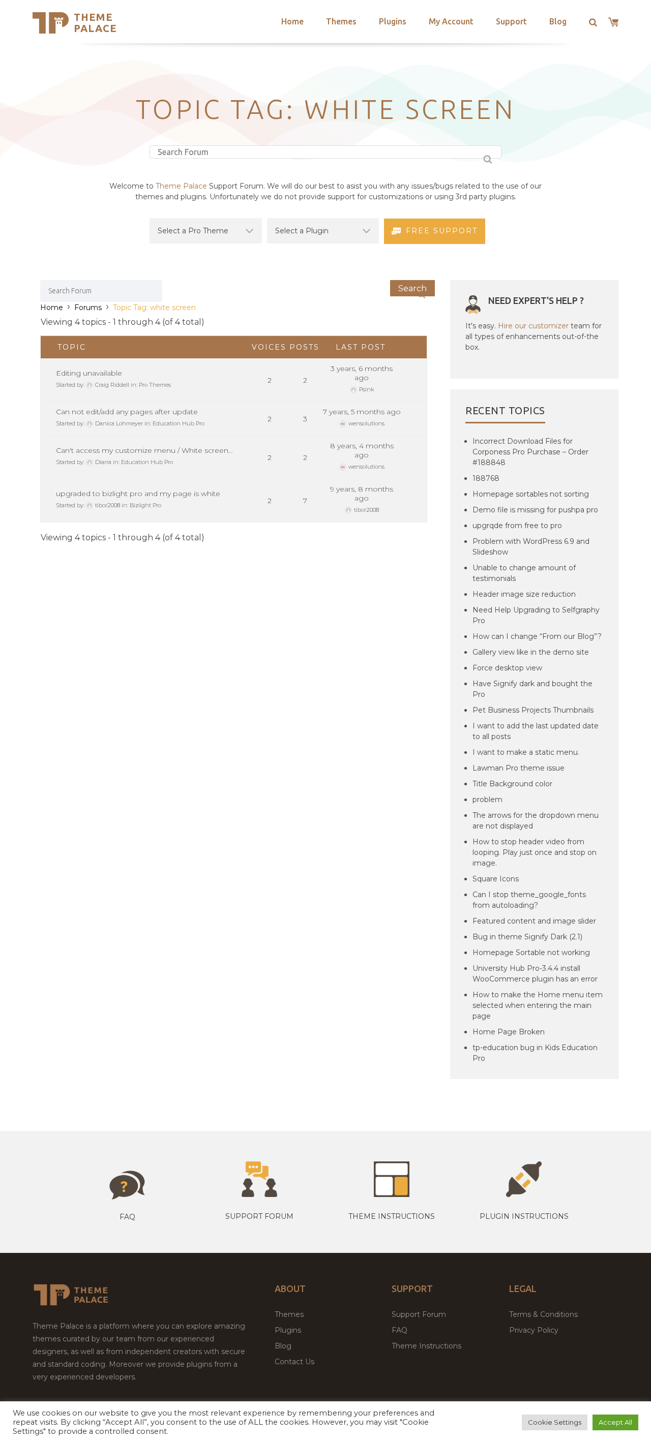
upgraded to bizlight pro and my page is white (138, 493)
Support (511, 21)
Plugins (392, 21)
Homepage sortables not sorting (530, 494)
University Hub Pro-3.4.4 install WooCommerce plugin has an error (535, 974)
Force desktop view (507, 667)
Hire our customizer (533, 325)
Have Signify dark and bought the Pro (532, 689)
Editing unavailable (89, 373)
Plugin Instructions (524, 1216)
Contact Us (294, 1361)
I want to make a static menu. (525, 752)
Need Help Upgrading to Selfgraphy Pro (536, 615)
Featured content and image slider (534, 921)
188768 (485, 478)
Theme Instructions (426, 1345)
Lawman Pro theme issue (518, 768)
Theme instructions (391, 1216)
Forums (88, 307)
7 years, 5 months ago (362, 411)
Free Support (442, 230)
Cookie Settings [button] (554, 1422)
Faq (127, 1216)
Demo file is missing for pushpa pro (535, 509)
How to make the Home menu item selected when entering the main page (537, 1005)
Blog (558, 21)
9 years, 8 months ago (361, 493)
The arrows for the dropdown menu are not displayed (535, 821)
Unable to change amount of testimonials (524, 573)
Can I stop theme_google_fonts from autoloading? (529, 900)
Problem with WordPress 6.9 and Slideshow (530, 547)
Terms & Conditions (543, 1314)
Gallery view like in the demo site (530, 652)
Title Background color (512, 783)
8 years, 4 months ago (362, 450)
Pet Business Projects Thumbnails (533, 710)
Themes (341, 21)
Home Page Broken (508, 1031)
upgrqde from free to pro (517, 525)
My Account (451, 21)
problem (487, 799)
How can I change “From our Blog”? (537, 636)
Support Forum (259, 1216)
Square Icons (495, 878)
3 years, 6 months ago (362, 373)
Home (292, 21)
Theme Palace (95, 22)
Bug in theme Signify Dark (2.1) (527, 936)
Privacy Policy (533, 1330)
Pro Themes (155, 384)
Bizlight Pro (145, 505)
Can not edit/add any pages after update (127, 411)
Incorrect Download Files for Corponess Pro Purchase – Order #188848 (530, 452)
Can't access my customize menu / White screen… (144, 450)
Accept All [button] (615, 1422)
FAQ (399, 1330)
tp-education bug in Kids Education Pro (535, 1053)
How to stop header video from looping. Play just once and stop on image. (534, 852)
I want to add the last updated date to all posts (535, 731)
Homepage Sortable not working (531, 952)
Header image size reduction (524, 594)
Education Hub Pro (178, 423)
